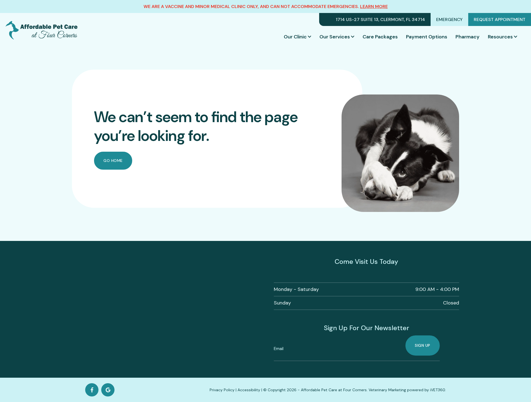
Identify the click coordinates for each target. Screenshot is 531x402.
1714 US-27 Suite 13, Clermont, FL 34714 (380, 19)
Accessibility (249, 389)
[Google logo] (107, 389)
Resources (500, 36)
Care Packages (380, 36)
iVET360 (437, 389)
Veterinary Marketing (387, 389)
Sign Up (422, 345)
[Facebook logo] (91, 389)
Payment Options (426, 36)
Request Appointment (499, 19)
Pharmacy (467, 36)
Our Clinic (295, 36)
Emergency (449, 19)
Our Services (334, 36)
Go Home (113, 160)
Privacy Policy (222, 389)
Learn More (374, 6)
